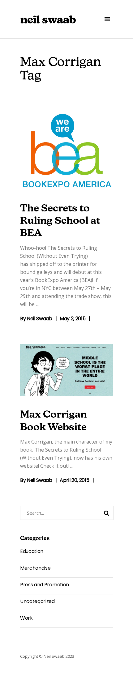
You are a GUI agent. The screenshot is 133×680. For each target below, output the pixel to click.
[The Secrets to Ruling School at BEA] (66, 151)
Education (31, 551)
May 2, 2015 (72, 318)
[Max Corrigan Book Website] (66, 370)
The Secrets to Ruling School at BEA (60, 221)
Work (26, 618)
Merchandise (35, 568)
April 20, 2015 (74, 480)
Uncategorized (37, 601)
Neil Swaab (39, 318)
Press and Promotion (44, 584)
